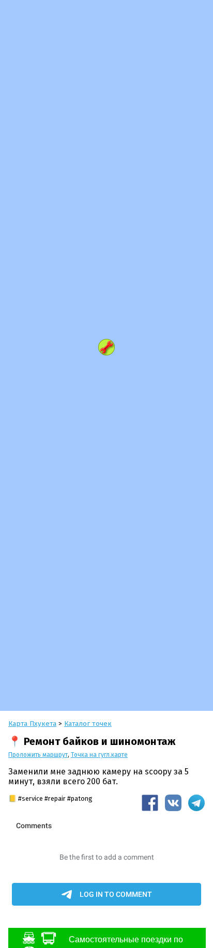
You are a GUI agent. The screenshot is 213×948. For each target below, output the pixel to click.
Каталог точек (88, 723)
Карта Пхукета (32, 723)
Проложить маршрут (38, 754)
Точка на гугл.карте (99, 754)
